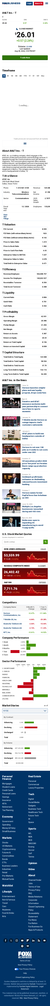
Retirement (7, 807)
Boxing (31, 847)
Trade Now (25, 58)
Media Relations (35, 897)
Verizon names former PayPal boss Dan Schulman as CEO (34, 495)
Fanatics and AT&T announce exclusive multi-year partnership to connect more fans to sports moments (35, 406)
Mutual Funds (8, 879)
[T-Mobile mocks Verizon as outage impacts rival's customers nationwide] (11, 421)
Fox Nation (33, 923)
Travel (5, 903)
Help (25, 973)
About (31, 875)
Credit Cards (7, 790)
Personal (32, 781)
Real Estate (34, 776)
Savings (5, 797)
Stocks (5, 842)
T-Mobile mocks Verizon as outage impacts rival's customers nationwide (34, 422)
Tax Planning (7, 810)
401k (4, 803)
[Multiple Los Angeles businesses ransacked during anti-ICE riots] (11, 508)
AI (29, 819)
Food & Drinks (8, 913)
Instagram (16, 940)
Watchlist (7, 885)
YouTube (22, 940)
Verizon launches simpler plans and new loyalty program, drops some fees (34, 390)
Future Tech (33, 815)
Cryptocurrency (9, 849)
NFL (30, 833)
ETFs (4, 862)
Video (31, 869)
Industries (6, 869)
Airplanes (6, 910)
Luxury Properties (36, 788)
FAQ (30, 893)
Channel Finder (34, 880)
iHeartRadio (28, 946)
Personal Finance (7, 777)
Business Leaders (10, 866)
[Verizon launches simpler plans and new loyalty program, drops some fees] (11, 389)
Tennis (31, 857)
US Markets (7, 846)
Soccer (31, 850)
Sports (32, 828)
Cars (4, 906)
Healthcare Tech (35, 812)
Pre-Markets (7, 876)
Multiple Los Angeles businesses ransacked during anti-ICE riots (32, 509)
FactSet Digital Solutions (28, 986)
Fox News (32, 920)
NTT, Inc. (7, 632)
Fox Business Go (35, 926)
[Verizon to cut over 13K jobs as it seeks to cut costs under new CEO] (11, 449)
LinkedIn (33, 940)
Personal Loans (9, 793)
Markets (7, 837)
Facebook (5, 940)
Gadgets (32, 806)
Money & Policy (8, 828)
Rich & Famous (8, 900)
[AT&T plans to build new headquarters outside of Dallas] (11, 435)
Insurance (6, 800)
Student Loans (8, 787)
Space (31, 822)
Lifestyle (7, 891)
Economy (7, 816)
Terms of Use (34, 887)
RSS (39, 940)
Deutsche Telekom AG (12, 624)
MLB (30, 840)
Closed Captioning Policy (25, 977)
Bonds (5, 859)
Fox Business (11, 3)
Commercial (33, 784)
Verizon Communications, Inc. (12, 614)
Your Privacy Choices (27, 969)
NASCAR (32, 843)
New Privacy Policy (25, 965)
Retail (4, 872)
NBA (30, 837)
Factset (32, 984)
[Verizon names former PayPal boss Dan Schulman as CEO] (11, 494)
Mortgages (7, 784)
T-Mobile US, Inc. (10, 619)
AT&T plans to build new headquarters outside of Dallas (33, 436)
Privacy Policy (34, 890)
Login (29, 3)
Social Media (33, 802)
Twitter (11, 940)
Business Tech (34, 809)
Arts (4, 916)
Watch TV (38, 3)
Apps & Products (35, 930)
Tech (31, 794)
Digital (31, 799)
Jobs (30, 883)
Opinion (32, 863)
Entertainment (8, 896)
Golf (30, 853)
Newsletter (44, 940)
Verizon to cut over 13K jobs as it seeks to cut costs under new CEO (35, 449)
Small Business (9, 831)
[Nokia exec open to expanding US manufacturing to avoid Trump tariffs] (11, 522)
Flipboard (28, 940)
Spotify (22, 946)
